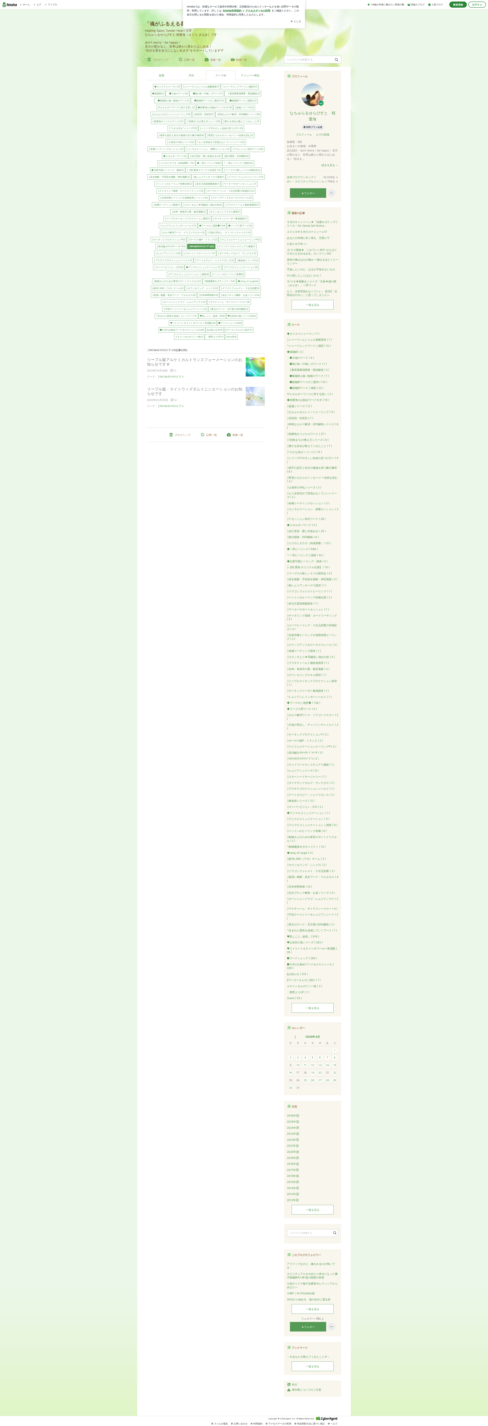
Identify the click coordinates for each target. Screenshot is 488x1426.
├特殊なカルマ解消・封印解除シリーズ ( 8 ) (312, 426)
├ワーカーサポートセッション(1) (239, 183)
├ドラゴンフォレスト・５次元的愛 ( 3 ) (311, 871)
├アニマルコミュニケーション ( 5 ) (308, 818)
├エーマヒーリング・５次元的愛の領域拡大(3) (230, 190)
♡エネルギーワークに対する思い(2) (176, 107)
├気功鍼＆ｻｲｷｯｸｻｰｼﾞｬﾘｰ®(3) (171, 246)
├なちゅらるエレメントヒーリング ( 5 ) (311, 412)
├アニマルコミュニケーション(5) (240, 267)
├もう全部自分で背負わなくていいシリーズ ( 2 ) (312, 495)
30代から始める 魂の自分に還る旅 (308, 1299)
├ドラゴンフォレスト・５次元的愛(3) (240, 288)
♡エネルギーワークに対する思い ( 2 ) (310, 394)
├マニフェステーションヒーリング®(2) (240, 239)
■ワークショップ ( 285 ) (302, 958)
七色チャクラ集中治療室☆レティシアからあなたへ (312, 1285)
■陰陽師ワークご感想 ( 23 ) (305, 387)
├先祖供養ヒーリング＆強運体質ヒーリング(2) (184, 197)
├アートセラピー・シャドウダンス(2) (214, 260)
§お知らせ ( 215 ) (297, 974)
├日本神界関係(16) (208, 295)
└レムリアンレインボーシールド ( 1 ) (309, 696)
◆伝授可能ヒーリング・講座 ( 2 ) (307, 561)
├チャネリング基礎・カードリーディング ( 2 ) (312, 617)
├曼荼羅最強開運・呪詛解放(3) (243, 93)
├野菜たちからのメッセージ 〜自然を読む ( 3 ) (312, 479)
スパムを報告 (221, 1423)
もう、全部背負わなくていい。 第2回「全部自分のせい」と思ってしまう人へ (312, 293)
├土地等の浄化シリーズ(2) (180, 142)
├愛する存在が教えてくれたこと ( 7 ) (309, 446)
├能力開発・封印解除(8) (236, 156)
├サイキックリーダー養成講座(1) (230, 218)
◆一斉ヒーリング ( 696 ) (302, 549)
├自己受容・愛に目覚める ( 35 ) (306, 531)
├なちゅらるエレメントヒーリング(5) (171, 114)
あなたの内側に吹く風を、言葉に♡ (308, 237)
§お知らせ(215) (215, 329)
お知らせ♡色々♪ (297, 243)
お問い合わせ (240, 1423)
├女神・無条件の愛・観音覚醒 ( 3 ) (308, 669)
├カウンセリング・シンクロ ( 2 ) (307, 864)
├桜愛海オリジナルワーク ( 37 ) (306, 433)
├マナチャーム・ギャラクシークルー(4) (229, 302)
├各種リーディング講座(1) (166, 204)
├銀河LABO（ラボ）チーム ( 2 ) (306, 858)
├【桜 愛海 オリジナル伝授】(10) (204, 170)
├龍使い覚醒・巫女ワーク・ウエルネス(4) (174, 295)
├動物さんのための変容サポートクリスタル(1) (177, 281)
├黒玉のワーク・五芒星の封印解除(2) (228, 309)
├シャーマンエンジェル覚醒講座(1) (201, 86)
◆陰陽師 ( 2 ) (295, 351)
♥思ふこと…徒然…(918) (212, 315)
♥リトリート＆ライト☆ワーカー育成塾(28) (193, 323)
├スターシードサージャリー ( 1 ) (306, 776)
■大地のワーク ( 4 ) (300, 357)
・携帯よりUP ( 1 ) (298, 992)
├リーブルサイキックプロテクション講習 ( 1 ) (312, 682)
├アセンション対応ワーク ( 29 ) (306, 518)
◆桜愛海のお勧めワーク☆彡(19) (215, 107)
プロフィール (304, 134)
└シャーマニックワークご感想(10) (240, 86)
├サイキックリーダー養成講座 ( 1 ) (308, 690)
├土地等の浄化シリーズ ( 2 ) (304, 487)
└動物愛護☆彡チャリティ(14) (219, 281)
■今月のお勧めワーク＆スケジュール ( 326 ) (310, 966)
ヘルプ (334, 1423)
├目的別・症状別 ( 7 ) (300, 418)
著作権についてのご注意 (306, 1389)
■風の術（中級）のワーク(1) (207, 93)
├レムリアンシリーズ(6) (168, 253)
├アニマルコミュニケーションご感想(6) (188, 274)
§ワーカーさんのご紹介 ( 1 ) (304, 980)
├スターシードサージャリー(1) (199, 253)
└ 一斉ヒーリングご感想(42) (238, 163)
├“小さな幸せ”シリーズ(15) (183, 128)
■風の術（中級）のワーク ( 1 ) (307, 363)
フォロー (309, 193)
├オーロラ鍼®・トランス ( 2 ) (305, 740)
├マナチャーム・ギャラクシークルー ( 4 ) (312, 908)
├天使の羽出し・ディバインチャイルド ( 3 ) (312, 726)
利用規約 (257, 1423)
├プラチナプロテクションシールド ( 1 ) (310, 788)
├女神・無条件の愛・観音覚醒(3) (188, 211)
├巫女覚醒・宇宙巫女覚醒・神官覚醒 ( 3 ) (312, 579)
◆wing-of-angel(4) (248, 281)
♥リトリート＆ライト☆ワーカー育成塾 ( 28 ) (312, 950)
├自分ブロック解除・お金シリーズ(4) (240, 295)
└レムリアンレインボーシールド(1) (178, 225)
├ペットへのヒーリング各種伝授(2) (173, 183)
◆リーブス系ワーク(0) (240, 225)
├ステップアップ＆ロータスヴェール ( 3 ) (312, 644)
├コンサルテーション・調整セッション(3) (208, 149)
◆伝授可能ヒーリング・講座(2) (167, 170)
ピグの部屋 (322, 134)
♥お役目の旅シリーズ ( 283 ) (305, 942)
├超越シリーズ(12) (244, 107)
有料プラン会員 (314, 127)
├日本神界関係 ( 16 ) (299, 886)
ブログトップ (161, 59)
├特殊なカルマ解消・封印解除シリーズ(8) (238, 114)
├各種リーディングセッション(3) (166, 149)
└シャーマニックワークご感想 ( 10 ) (309, 345)
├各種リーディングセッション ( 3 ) (308, 503)
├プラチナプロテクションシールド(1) (173, 260)
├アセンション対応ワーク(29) (247, 149)
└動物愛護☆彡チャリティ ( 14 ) (306, 846)
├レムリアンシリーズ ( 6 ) (303, 770)
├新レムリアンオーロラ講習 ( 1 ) (306, 585)
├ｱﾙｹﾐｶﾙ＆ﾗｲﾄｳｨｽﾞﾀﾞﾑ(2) (201, 246)
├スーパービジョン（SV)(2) (168, 267)
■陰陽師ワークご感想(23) (242, 100)
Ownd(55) (231, 336)
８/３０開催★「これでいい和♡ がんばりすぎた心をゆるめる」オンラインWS (312, 251)
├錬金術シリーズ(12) (247, 260)
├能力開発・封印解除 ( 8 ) (303, 537)
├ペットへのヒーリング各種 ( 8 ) (307, 830)
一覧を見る (312, 304)
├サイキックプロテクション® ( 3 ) (307, 734)
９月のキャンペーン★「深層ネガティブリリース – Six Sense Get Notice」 (312, 223)
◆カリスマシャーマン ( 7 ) (303, 333)
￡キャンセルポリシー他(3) (189, 336)
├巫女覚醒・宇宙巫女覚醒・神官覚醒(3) (169, 176)
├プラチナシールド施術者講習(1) (242, 204)
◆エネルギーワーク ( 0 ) (302, 525)
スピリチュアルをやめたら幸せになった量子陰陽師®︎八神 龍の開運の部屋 (312, 1275)
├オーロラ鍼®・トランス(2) (202, 239)
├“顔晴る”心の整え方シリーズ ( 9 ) (308, 439)
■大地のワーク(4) (177, 93)
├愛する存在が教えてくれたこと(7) (241, 121)
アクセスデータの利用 (279, 1423)
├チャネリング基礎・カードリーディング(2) (180, 190)
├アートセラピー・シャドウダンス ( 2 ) (311, 794)
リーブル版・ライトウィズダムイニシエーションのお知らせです (194, 391)
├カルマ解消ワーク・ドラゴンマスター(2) (183, 232)
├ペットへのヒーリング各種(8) (228, 274)
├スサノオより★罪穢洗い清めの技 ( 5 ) (311, 656)
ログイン (477, 4)
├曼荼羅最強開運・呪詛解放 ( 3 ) (308, 369)
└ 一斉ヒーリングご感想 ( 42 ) (305, 555)
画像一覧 (215, 59)
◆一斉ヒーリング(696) (209, 163)
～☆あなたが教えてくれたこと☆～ (308, 1356)
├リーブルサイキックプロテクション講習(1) (187, 218)
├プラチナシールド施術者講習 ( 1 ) (308, 662)
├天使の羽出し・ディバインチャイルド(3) (229, 232)
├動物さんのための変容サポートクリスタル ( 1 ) (312, 838)
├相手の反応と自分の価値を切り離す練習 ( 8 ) (312, 469)
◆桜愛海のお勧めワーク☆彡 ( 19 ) (308, 400)
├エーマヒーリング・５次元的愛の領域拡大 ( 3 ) (312, 627)
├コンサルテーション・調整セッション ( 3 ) (312, 511)
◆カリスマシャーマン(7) (167, 86)
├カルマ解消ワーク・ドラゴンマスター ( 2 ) (312, 716)
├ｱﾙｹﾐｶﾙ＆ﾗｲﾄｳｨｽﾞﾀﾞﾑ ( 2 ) (303, 758)
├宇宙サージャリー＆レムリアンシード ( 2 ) (312, 916)
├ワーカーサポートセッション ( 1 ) (308, 609)
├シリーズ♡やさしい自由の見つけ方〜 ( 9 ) (312, 459)
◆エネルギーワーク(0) (175, 156)
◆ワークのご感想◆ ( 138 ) (303, 702)
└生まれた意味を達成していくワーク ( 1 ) (312, 930)
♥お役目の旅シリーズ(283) (241, 315)
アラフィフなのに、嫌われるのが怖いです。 (311, 1265)
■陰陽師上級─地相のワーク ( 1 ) (308, 375)
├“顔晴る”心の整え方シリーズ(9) (203, 121)
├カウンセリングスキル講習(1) (224, 211)
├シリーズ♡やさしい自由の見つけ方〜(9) (221, 128)
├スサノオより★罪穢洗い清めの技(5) (202, 204)
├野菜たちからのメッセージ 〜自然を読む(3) (230, 135)
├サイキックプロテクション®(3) (168, 239)
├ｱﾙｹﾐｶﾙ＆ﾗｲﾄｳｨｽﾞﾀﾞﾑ (171, 376)
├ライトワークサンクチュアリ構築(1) (236, 246)
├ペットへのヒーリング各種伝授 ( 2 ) (309, 597)
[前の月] (295, 1037)
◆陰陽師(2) (158, 93)
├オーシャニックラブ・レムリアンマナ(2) (184, 302)
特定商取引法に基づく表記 (311, 1423)
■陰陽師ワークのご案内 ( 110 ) (307, 382)
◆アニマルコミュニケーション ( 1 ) (308, 812)
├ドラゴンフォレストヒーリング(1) (245, 176)
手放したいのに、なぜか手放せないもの (311, 269)
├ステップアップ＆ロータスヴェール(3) (231, 197)
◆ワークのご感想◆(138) (212, 225)
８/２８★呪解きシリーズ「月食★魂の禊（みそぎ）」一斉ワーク (311, 283)
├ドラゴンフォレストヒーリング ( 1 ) (309, 591)
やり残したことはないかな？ (304, 275)
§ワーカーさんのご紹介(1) (238, 329)
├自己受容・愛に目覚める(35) (205, 156)
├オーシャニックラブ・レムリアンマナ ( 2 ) (312, 900)
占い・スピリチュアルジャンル (305, 181)
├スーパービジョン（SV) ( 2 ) (305, 806)
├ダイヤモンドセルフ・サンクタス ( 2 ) (311, 782)
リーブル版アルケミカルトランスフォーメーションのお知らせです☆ (194, 362)
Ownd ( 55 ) (294, 998)
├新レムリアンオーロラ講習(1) (208, 176)
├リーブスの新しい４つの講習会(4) (242, 170)
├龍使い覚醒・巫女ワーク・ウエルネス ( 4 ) (312, 878)
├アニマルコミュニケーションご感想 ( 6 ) (312, 825)
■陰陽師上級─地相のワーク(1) (172, 100)
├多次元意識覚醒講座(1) (207, 183)
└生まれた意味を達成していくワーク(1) (176, 315)
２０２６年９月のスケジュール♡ (307, 231)
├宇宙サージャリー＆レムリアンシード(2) (185, 309)
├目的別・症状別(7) (203, 114)
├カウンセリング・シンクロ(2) (202, 288)
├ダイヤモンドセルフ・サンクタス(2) (237, 253)
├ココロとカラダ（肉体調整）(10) (176, 163)
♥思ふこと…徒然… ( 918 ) (303, 936)
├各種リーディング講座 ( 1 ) (304, 650)
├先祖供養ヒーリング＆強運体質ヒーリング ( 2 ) (312, 636)
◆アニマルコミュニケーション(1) (203, 267)
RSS (294, 1384)
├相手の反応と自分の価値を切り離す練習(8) (181, 135)
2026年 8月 (312, 1036)
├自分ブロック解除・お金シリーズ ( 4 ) (311, 892)
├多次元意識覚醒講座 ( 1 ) (302, 603)
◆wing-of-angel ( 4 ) (300, 852)
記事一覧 (189, 59)
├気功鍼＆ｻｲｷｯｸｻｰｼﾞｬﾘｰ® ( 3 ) (305, 752)
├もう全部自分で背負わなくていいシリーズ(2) (221, 142)
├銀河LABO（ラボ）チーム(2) (167, 288)
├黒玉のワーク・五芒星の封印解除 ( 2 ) (311, 924)
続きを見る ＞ (330, 165)
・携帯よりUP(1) (214, 336)
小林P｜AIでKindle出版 (301, 1293)
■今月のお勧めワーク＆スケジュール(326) (182, 329)
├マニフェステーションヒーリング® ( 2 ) (311, 746)
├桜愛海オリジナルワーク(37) (168, 121)
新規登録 (458, 4)
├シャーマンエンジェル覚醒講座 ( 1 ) (309, 339)
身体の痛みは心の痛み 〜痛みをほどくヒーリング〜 (312, 261)
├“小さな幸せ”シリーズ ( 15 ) (304, 452)
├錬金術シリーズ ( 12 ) (301, 800)
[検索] (336, 59)
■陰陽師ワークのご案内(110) (208, 100)
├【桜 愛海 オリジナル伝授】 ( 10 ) (308, 567)
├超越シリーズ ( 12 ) (299, 406)
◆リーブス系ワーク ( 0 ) (302, 708)
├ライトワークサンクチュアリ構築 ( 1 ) (310, 764)
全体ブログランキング (300, 177)
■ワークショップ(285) (230, 323)
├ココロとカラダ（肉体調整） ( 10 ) (309, 543)
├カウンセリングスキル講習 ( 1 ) (306, 674)
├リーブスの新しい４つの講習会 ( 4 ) (309, 573)
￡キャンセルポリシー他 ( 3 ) (304, 986)
